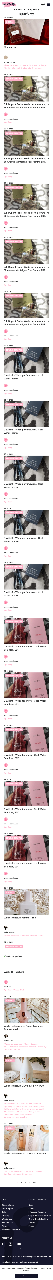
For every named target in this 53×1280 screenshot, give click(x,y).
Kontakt (31, 1222)
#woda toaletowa (33, 1104)
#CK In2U (21, 1104)
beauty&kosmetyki (14, 79)
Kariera (31, 1208)
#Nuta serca (22, 1112)
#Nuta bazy (19, 1114)
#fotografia (26, 68)
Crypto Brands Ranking (38, 1219)
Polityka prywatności (29, 1262)
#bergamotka (10, 1112)
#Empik (17, 1049)
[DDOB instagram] (10, 1245)
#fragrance (27, 1106)
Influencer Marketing (37, 1212)
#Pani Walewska (11, 1047)
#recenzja (8, 1049)
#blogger (43, 65)
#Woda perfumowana (13, 1044)
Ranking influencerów (11, 1229)
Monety (5, 1226)
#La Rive (27, 1171)
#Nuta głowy (38, 1106)
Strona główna (8, 1205)
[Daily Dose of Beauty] (9, 5)
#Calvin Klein (9, 1104)
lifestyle (10, 22)
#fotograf (16, 68)
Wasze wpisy (7, 1208)
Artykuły (5, 1215)
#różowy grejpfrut (11, 1109)
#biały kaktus (34, 1112)
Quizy (4, 1212)
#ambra (23, 1117)
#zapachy (27, 65)
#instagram (37, 68)
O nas (30, 1205)
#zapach (32, 1047)
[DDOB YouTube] (19, 1245)
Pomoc (31, 1226)
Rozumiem (26, 1276)
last (34, 1182)
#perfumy (17, 65)
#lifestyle (8, 65)
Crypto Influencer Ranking (39, 1215)
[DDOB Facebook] (2, 1245)
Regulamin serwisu (10, 1262)
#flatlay (7, 68)
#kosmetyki (42, 1047)
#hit (22, 990)
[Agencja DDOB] (43, 4)
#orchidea (8, 1114)
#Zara (40, 935)
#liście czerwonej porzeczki (32, 1109)
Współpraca (7, 1219)
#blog (34, 65)
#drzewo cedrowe (11, 1117)
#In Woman (37, 1171)
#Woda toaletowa (11, 935)
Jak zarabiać (7, 1222)
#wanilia (28, 1114)
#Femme (33, 935)
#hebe (16, 990)
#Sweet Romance (30, 1044)
